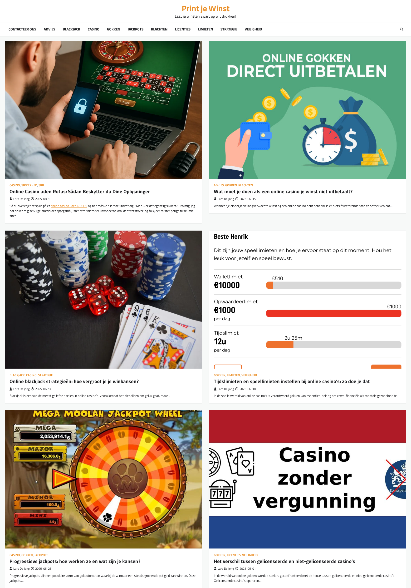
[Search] (401, 29)
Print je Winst (206, 8)
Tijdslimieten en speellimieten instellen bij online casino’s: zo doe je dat (292, 381)
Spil (41, 185)
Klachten (159, 29)
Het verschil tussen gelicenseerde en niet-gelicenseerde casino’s (284, 561)
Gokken (113, 29)
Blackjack (71, 29)
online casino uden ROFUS (69, 205)
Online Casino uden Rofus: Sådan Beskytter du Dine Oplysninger (80, 191)
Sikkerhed (29, 185)
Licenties (183, 29)
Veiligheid (253, 29)
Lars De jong (21, 199)
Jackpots (135, 29)
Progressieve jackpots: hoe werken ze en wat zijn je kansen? (75, 561)
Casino (93, 29)
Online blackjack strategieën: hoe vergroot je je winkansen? (74, 381)
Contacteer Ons (22, 29)
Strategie (228, 29)
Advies (49, 29)
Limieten (205, 29)
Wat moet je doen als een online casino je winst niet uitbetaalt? (283, 191)
